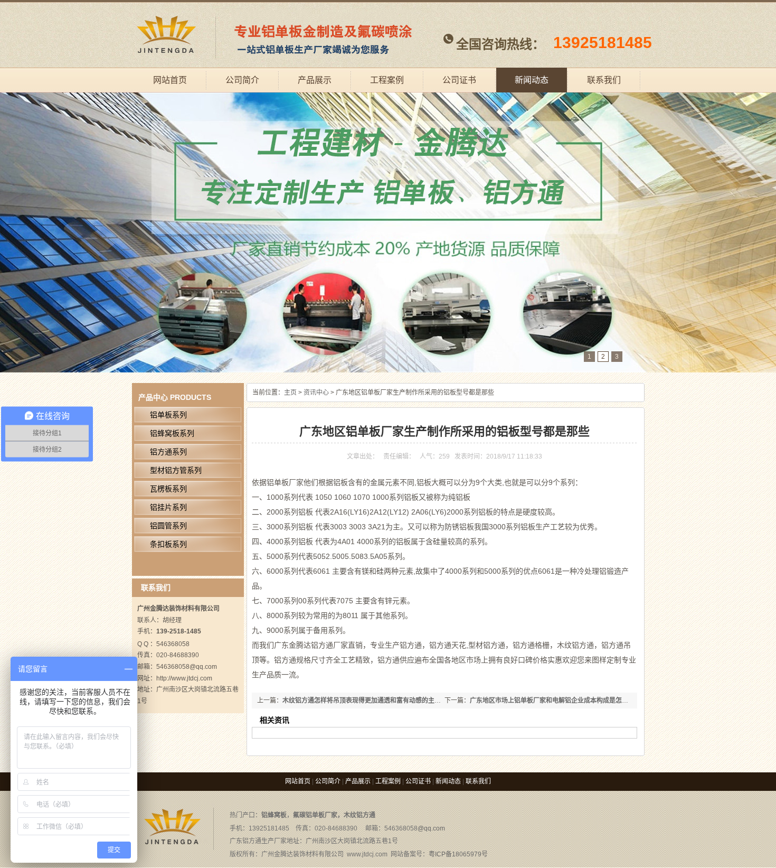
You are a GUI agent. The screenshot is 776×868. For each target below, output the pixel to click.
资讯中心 (316, 392)
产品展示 (315, 80)
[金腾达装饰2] (388, 232)
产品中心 (153, 397)
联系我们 (604, 80)
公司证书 (459, 80)
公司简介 (242, 80)
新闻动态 (531, 80)
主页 (290, 392)
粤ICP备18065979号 (458, 854)
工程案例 (387, 80)
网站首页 (170, 80)
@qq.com (431, 828)
